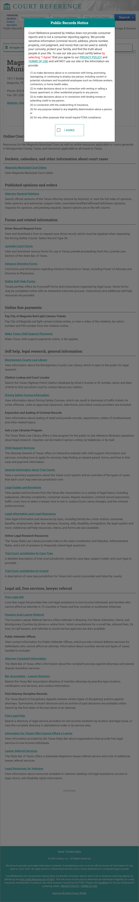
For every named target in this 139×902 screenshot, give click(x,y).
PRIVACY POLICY (91, 57)
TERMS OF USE (38, 61)
